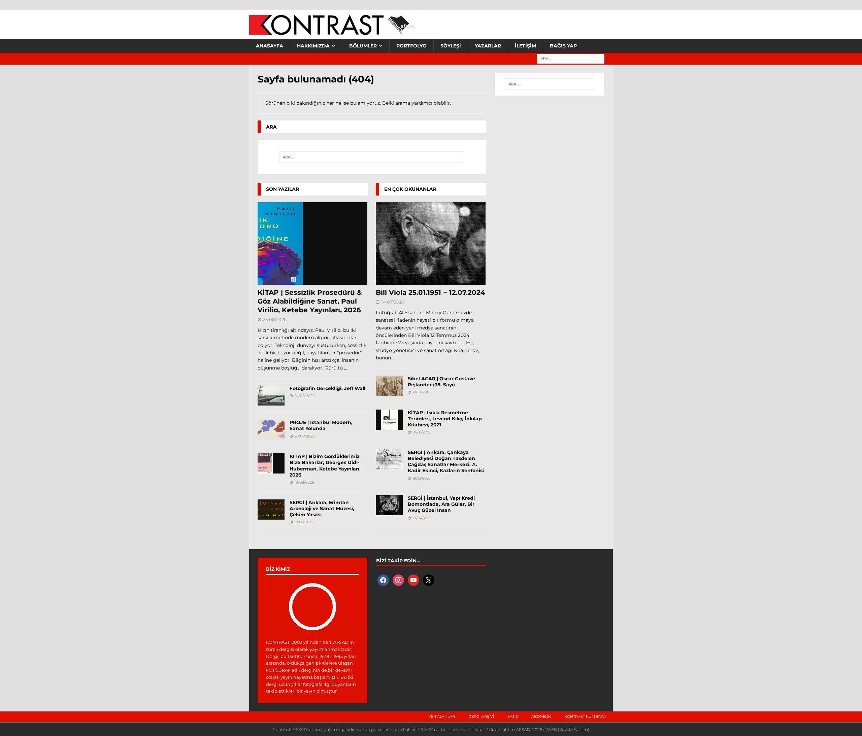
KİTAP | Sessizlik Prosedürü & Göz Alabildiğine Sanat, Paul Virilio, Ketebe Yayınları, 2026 (310, 301)
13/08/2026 (304, 522)
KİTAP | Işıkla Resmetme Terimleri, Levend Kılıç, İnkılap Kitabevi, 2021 (445, 419)
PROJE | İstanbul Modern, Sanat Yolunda (321, 425)
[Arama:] (570, 58)
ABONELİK (541, 716)
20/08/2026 (304, 436)
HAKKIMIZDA (313, 46)
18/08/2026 (304, 482)
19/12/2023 (421, 478)
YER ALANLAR (442, 716)
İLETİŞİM (525, 46)
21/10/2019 (421, 392)
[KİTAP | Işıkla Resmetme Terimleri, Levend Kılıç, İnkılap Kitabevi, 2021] (389, 420)
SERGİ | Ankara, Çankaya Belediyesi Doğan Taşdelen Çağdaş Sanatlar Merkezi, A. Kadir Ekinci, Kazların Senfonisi (446, 461)
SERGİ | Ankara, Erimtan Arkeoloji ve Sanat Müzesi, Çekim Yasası (322, 508)
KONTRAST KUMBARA (585, 716)
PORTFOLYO (411, 46)
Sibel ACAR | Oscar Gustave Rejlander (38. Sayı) (441, 382)
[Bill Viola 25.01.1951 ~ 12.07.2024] (431, 243)
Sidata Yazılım (574, 729)
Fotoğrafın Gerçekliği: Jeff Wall (327, 388)
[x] (428, 579)
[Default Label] (413, 579)
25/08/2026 (275, 319)
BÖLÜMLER (363, 46)
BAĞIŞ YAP (563, 46)
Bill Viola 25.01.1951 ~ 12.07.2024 (430, 292)
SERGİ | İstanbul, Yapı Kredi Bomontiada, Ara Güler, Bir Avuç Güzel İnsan (441, 504)
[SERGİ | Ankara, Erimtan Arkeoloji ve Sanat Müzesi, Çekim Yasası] (271, 509)
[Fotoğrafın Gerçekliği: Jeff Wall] (271, 395)
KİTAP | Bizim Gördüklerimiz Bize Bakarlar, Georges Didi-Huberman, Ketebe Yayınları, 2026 (325, 465)
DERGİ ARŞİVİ (481, 716)
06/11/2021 (421, 432)
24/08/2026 (304, 395)
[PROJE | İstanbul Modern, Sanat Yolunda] (271, 429)
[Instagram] (398, 579)
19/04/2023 (422, 518)
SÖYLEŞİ (450, 46)
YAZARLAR (488, 46)
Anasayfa (269, 46)
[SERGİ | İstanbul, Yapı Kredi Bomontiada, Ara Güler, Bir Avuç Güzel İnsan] (389, 505)
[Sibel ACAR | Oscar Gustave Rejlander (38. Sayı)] (389, 386)
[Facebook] (383, 579)
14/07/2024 (393, 302)
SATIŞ (512, 716)
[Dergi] (333, 32)
